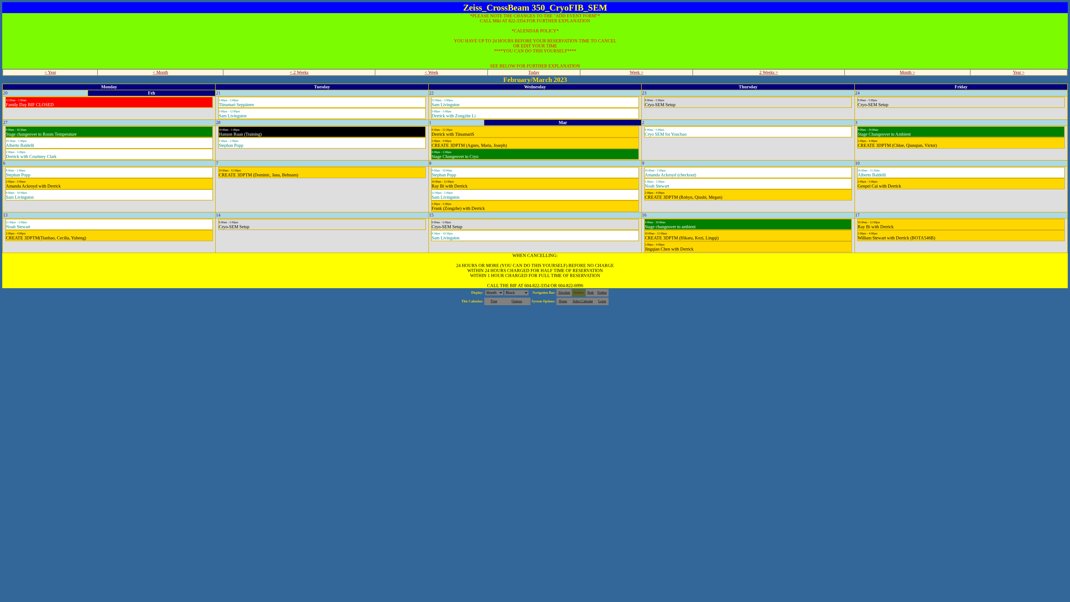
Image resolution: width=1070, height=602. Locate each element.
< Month (160, 72)
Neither (602, 293)
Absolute (564, 293)
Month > (907, 72)
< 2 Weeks (299, 72)
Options (517, 301)
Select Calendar (583, 301)
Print (494, 301)
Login (602, 301)
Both (590, 293)
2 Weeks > (768, 72)
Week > (636, 72)
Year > (1019, 72)
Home (563, 301)
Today (533, 72)
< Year (50, 72)
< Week (431, 72)
